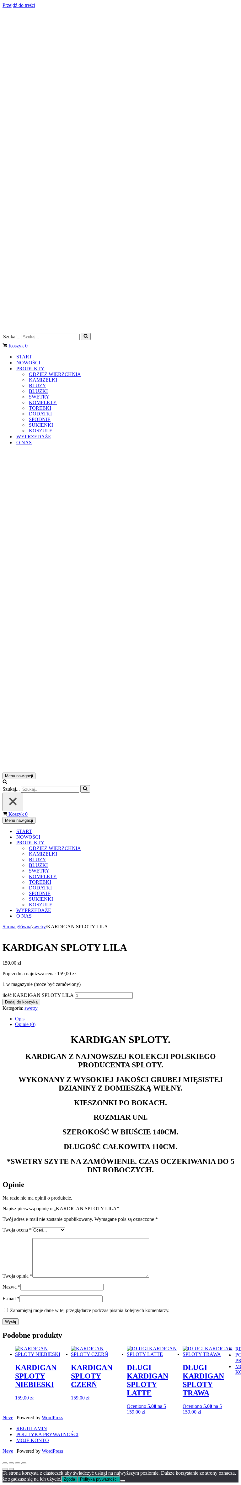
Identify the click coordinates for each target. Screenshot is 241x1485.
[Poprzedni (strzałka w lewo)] (5, 1469)
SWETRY (39, 396)
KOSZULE (40, 430)
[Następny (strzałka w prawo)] (11, 1469)
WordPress (52, 1417)
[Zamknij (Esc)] (23, 1463)
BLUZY (37, 385)
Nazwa (11, 1287)
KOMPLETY (43, 402)
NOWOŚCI (28, 362)
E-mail (11, 1298)
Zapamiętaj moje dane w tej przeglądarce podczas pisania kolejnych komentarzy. (89, 1310)
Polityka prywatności (99, 1479)
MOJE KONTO (32, 1440)
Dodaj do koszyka (21, 1002)
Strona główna (17, 926)
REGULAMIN (31, 1428)
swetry (39, 926)
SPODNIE (40, 419)
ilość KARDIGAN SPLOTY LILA (38, 995)
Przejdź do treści (19, 5)
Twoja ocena (17, 1229)
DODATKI (40, 413)
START (24, 356)
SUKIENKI (41, 425)
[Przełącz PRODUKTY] (112, 843)
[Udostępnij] (17, 1463)
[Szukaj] (86, 336)
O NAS (24, 442)
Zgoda (69, 1479)
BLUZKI (38, 391)
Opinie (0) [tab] (25, 1024)
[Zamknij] (13, 802)
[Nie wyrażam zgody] (122, 1481)
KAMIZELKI (43, 380)
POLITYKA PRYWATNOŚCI (47, 1434)
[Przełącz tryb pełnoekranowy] (11, 1463)
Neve (8, 1417)
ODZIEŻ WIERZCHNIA (55, 374)
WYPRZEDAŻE (33, 436)
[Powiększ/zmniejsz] (5, 1463)
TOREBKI (40, 408)
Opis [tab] (19, 1018)
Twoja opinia (17, 1276)
